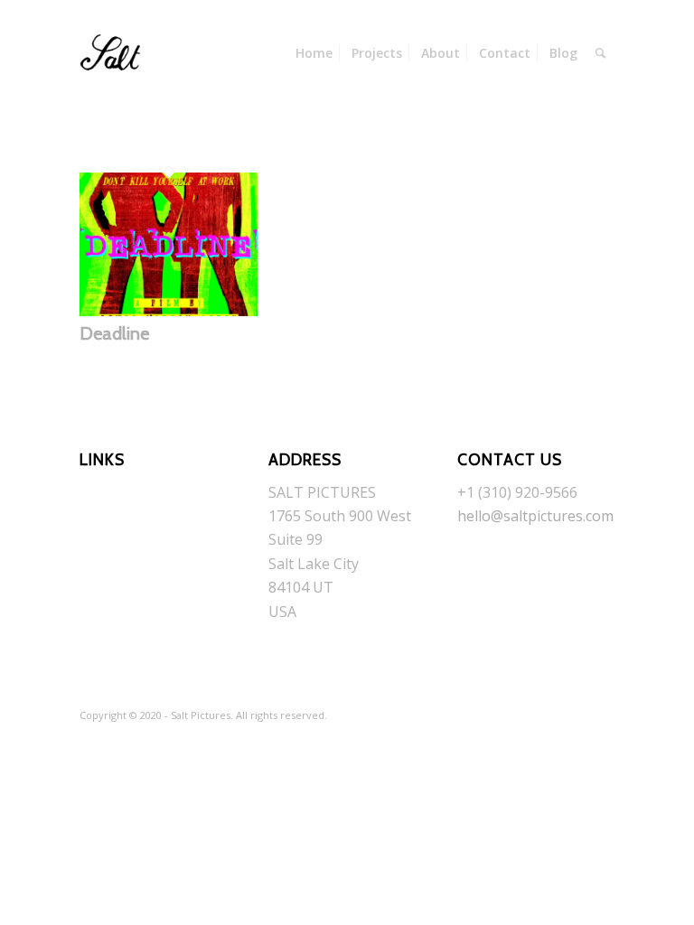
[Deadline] (169, 311)
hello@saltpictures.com (535, 516)
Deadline (114, 333)
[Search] (600, 53)
